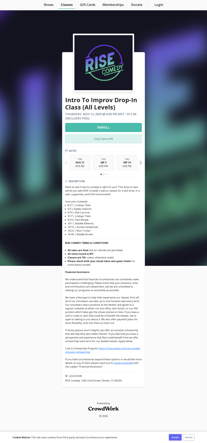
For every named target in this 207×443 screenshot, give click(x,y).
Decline (188, 437)
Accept (175, 437)
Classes (67, 5)
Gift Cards (87, 5)
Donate (136, 5)
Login (159, 5)
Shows (48, 5)
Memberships (113, 5)
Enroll (103, 127)
